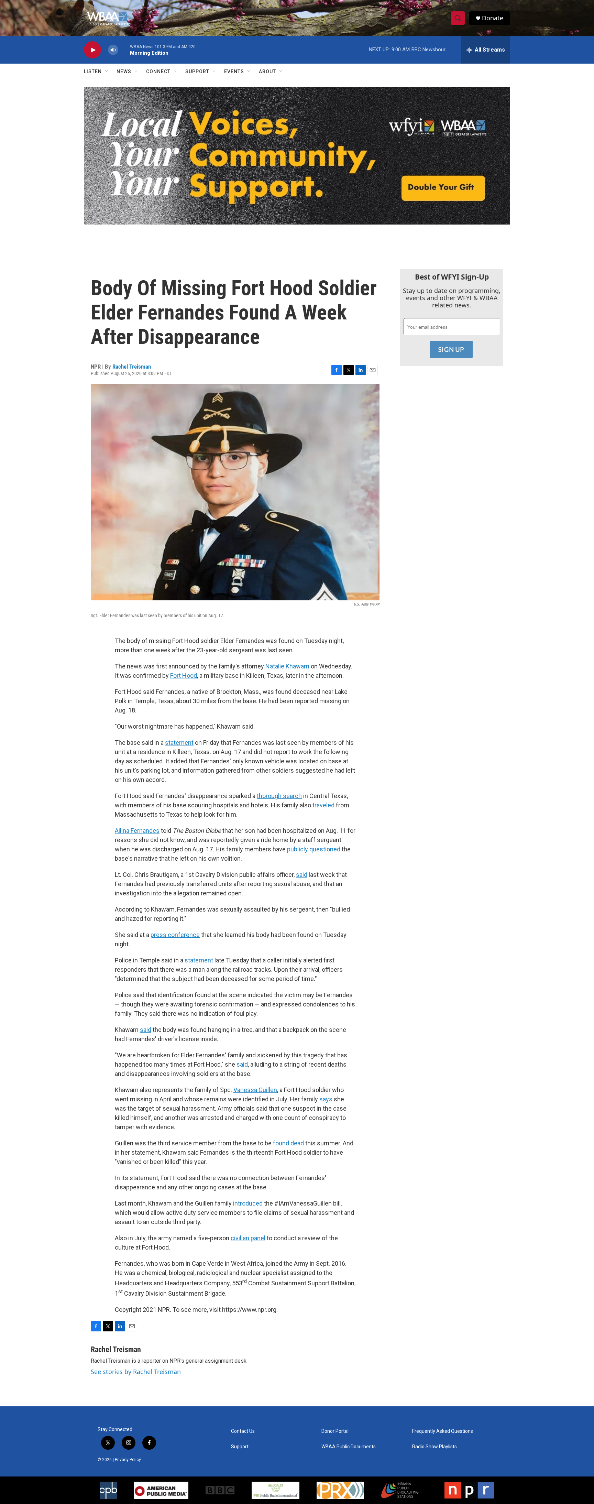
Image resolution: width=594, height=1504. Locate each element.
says (325, 1099)
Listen (93, 71)
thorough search (279, 795)
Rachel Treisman (131, 366)
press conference (175, 934)
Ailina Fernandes (137, 830)
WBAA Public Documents (348, 1446)
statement (179, 742)
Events (234, 71)
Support (197, 71)
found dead (288, 1143)
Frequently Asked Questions (442, 1431)
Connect (158, 71)
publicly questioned (313, 849)
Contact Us (243, 1431)
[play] (92, 50)
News (124, 71)
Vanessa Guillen (255, 1089)
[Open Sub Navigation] (107, 71)
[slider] (124, 49)
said (301, 874)
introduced (248, 1203)
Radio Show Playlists (434, 1446)
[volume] (113, 50)
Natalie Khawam (287, 666)
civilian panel (248, 1238)
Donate (492, 18)
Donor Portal (335, 1431)
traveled (323, 805)
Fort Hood (183, 675)
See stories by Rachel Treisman (136, 1371)
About (267, 71)
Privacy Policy (128, 1459)
